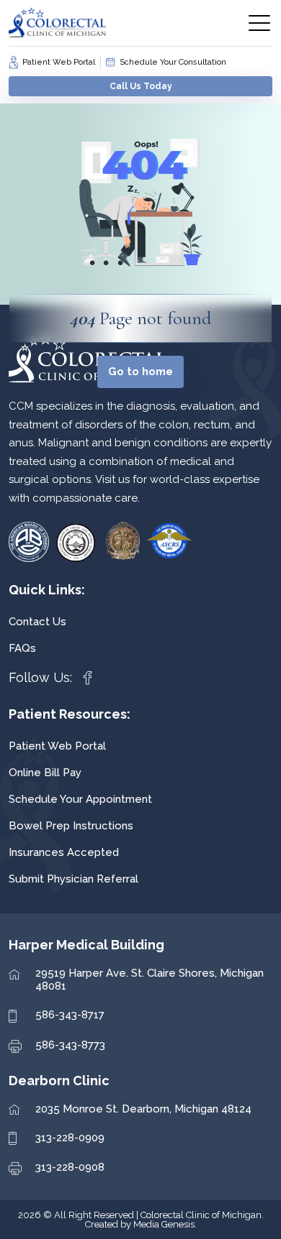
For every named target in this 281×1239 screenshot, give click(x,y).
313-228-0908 (69, 1167)
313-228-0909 (69, 1137)
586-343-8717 (69, 1014)
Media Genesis (164, 1224)
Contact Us (37, 621)
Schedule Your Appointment (80, 799)
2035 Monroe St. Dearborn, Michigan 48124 (143, 1108)
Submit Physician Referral (73, 878)
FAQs (22, 648)
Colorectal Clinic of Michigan (201, 1215)
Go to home (140, 371)
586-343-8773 (70, 1044)
